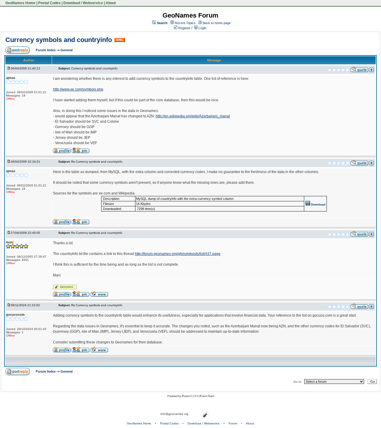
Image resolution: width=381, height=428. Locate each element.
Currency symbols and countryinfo (58, 39)
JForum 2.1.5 (188, 396)
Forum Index (46, 50)
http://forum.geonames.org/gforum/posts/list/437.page (178, 254)
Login (202, 28)
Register (183, 28)
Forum (233, 423)
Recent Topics (185, 23)
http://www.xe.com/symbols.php (78, 89)
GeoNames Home (19, 3)
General (66, 50)
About (111, 3)
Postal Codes (49, 3)
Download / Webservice (83, 3)
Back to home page (217, 23)
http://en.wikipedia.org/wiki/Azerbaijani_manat (193, 116)
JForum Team (206, 396)
